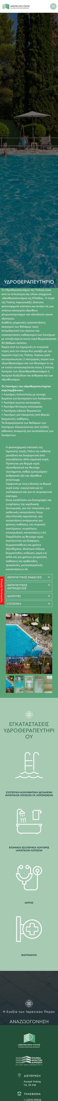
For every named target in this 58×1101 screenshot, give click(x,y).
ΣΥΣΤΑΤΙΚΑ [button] (14, 604)
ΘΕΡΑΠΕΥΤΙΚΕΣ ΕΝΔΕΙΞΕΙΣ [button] (24, 577)
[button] (44, 643)
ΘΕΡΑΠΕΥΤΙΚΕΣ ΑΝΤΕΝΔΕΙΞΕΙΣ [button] (17, 586)
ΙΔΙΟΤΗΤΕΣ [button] (14, 596)
